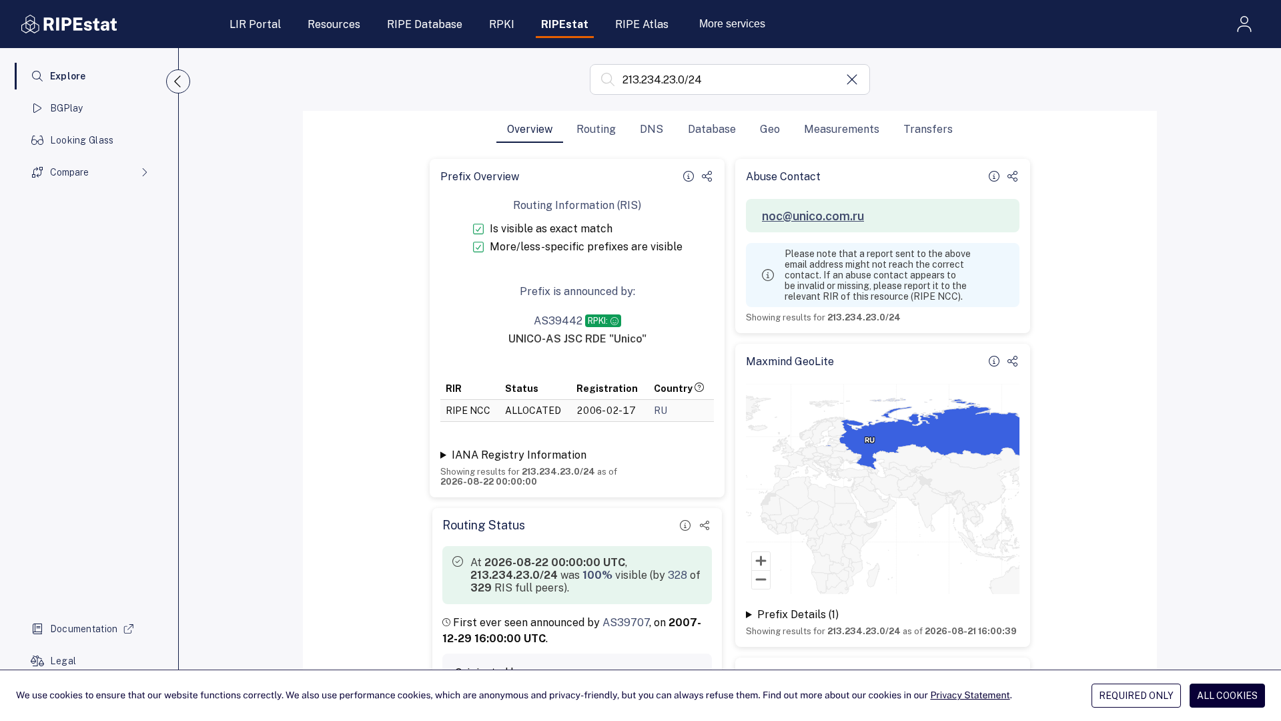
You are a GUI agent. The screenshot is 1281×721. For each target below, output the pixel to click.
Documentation (84, 629)
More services (732, 23)
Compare (69, 172)
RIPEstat (564, 24)
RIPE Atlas (642, 24)
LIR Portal (255, 24)
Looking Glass (82, 140)
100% (597, 575)
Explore (68, 76)
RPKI (501, 24)
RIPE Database (424, 24)
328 (677, 575)
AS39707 (625, 622)
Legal (63, 661)
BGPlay (66, 108)
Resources (334, 24)
